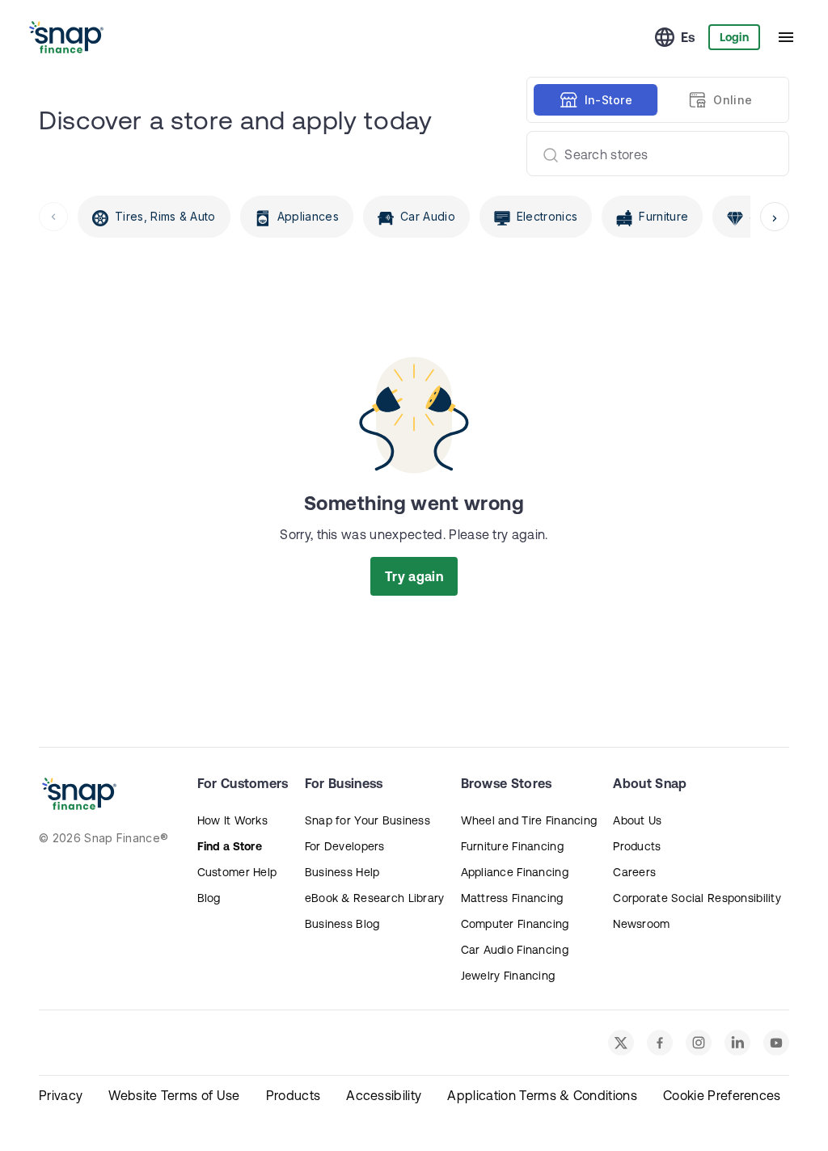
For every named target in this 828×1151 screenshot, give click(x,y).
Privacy (60, 1095)
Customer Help (237, 872)
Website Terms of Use (173, 1095)
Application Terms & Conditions (542, 1095)
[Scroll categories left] (53, 216)
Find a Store (229, 846)
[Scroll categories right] (774, 216)
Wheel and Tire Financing (529, 820)
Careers (634, 872)
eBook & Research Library (375, 898)
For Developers (345, 846)
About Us (637, 820)
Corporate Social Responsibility (697, 898)
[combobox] (651, 153)
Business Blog (342, 923)
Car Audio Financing (514, 949)
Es (688, 37)
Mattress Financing (512, 898)
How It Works (232, 820)
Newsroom (641, 923)
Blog (209, 898)
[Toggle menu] (786, 37)
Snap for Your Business (367, 820)
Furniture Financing (512, 846)
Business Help (342, 872)
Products (637, 846)
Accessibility (383, 1095)
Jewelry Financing (508, 975)
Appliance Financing (514, 872)
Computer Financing (515, 923)
